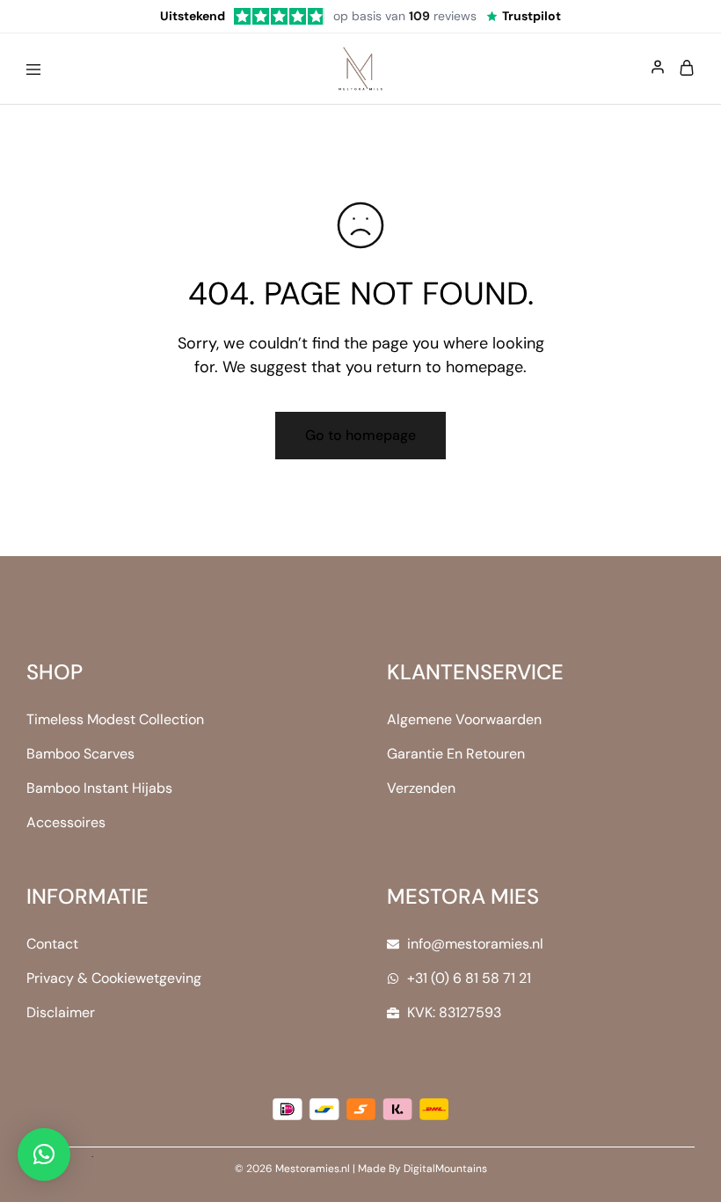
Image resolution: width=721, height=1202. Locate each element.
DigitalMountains (445, 1169)
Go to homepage (360, 435)
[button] (44, 1154)
